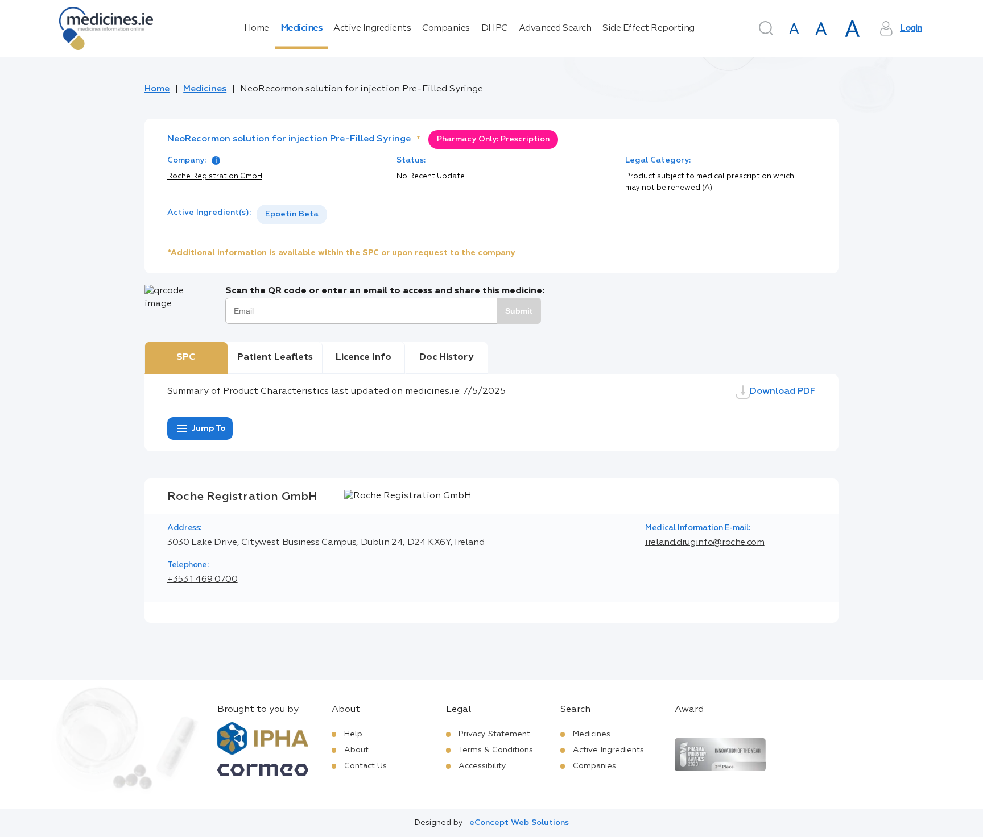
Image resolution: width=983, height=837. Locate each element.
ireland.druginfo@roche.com (705, 542)
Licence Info (363, 357)
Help (353, 734)
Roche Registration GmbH (214, 176)
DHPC (494, 28)
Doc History (446, 357)
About (356, 750)
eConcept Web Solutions (519, 823)
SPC (185, 357)
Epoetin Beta (292, 214)
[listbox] (292, 214)
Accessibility (482, 766)
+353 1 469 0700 (202, 579)
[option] (292, 214)
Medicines (301, 28)
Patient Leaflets (275, 357)
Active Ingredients (372, 28)
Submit (518, 310)
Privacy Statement (494, 734)
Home (256, 28)
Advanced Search (555, 28)
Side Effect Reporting (648, 28)
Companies (446, 28)
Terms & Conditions (496, 750)
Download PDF (783, 391)
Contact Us (365, 766)
